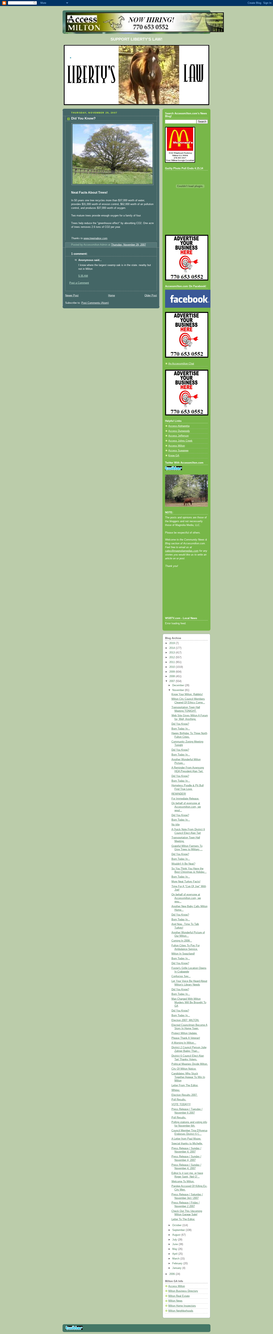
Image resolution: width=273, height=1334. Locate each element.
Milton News (175, 1300)
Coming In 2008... (181, 940)
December (178, 685)
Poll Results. (178, 1099)
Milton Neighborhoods (180, 1310)
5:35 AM (83, 276)
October (177, 1225)
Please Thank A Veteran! (185, 1038)
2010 (172, 667)
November (178, 690)
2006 (172, 1274)
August (176, 1234)
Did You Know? (180, 724)
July (175, 1239)
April (175, 1253)
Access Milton (176, 445)
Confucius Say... (181, 976)
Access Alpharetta (178, 426)
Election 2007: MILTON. (185, 1020)
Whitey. (175, 1090)
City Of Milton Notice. (183, 1068)
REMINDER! (178, 793)
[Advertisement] (183, 598)
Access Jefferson (178, 435)
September (179, 1230)
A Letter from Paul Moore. (186, 1138)
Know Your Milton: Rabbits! (187, 694)
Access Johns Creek (180, 440)
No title (175, 824)
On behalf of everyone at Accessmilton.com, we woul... (186, 807)
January (177, 1268)
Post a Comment (79, 283)
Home (111, 295)
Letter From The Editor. (184, 1085)
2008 (172, 676)
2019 (172, 643)
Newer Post (72, 295)
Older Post (150, 295)
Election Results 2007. (184, 1095)
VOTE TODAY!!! (181, 1104)
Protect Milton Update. (184, 1033)
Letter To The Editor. (183, 1219)
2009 (172, 671)
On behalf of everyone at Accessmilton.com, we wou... (186, 898)
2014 (172, 648)
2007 (172, 681)
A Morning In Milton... (183, 1042)
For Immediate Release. (185, 798)
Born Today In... (180, 728)
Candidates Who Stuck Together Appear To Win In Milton (188, 1077)
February (177, 1263)
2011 (172, 662)
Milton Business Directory (183, 1291)
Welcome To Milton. (182, 1181)
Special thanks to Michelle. (187, 1143)
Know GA (173, 455)
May (175, 1249)
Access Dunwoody (179, 431)
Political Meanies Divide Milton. (189, 1064)
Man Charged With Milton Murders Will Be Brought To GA (188, 1002)
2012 (172, 657)
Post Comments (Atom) (95, 303)
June (175, 1244)
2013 (172, 652)
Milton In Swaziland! (183, 953)
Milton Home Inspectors (182, 1305)
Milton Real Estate (179, 1296)
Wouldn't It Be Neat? (183, 863)
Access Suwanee (178, 450)
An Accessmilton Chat (181, 363)
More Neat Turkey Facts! (185, 881)
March (176, 1258)
